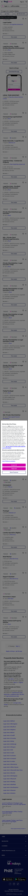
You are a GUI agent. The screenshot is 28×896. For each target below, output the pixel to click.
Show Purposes (14, 472)
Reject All (14, 468)
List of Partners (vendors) (8, 461)
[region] (14, 448)
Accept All (14, 465)
